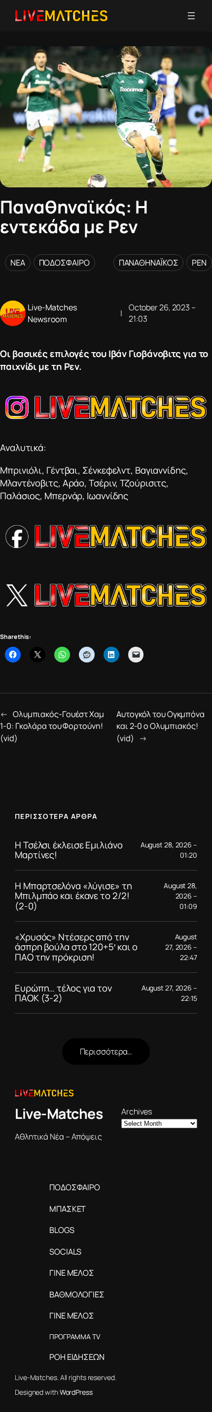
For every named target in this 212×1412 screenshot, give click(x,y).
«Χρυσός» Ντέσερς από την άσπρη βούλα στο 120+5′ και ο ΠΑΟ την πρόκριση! (76, 947)
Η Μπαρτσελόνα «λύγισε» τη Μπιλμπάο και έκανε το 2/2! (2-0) (73, 896)
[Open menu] (191, 16)
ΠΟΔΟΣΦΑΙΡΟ (64, 262)
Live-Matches (59, 1113)
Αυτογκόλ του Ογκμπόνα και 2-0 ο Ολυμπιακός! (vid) (160, 726)
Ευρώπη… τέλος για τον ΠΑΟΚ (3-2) (63, 993)
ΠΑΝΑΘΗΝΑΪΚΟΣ (148, 262)
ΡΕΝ (199, 262)
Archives (136, 1111)
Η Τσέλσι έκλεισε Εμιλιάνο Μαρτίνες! (69, 850)
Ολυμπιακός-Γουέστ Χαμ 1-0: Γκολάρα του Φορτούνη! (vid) (52, 726)
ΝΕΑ (17, 262)
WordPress (76, 1392)
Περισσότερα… (106, 1051)
